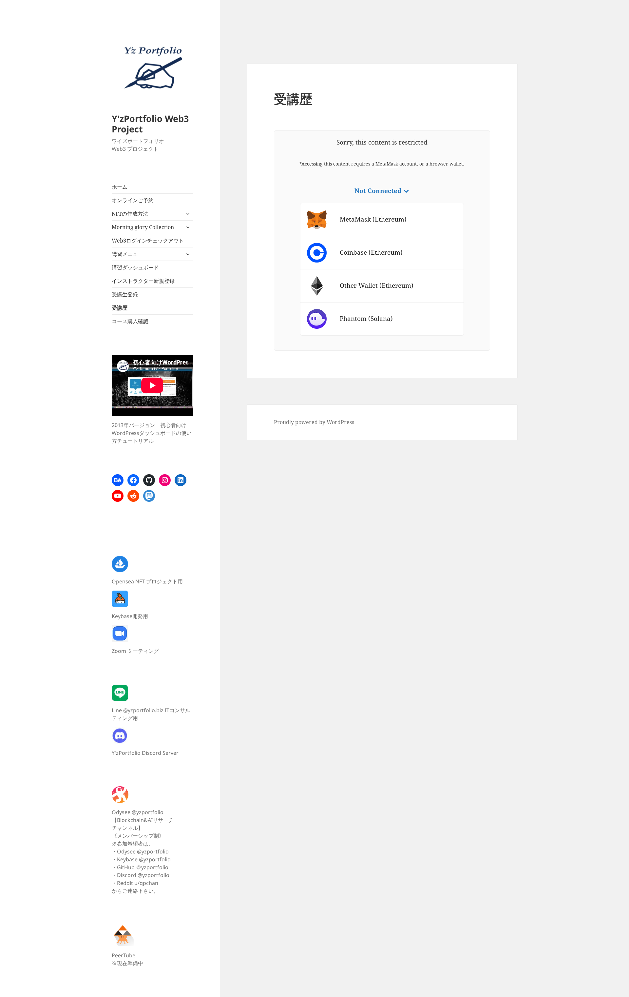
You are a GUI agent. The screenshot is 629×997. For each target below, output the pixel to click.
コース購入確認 (130, 321)
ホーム (119, 186)
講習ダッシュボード (135, 267)
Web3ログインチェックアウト (148, 240)
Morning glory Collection (143, 227)
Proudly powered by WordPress (314, 422)
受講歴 (119, 307)
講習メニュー (127, 254)
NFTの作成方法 (130, 213)
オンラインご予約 (133, 200)
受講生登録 (125, 294)
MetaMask (386, 164)
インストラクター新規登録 (143, 280)
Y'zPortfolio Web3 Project (150, 123)
